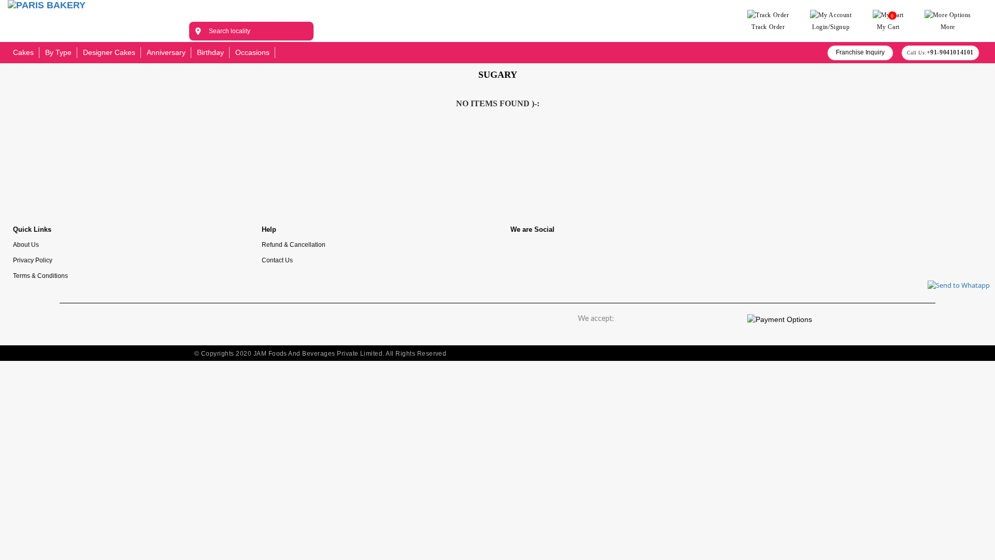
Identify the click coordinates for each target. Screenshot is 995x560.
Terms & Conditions (40, 275)
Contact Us (277, 260)
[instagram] (554, 253)
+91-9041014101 (950, 52)
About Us (26, 244)
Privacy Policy (32, 260)
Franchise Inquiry (860, 52)
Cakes (23, 52)
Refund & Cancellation (293, 244)
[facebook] (523, 253)
